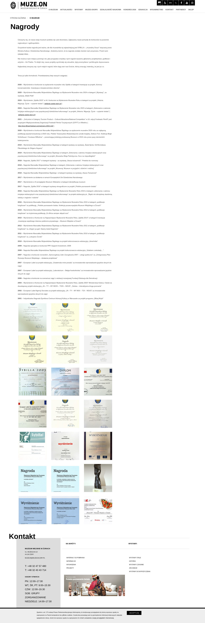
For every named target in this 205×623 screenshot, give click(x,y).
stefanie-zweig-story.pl (52, 104)
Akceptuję (134, 613)
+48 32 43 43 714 (37, 570)
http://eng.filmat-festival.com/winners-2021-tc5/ (35, 126)
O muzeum (35, 18)
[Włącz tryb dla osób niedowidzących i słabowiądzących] (165, 2)
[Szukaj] (176, 2)
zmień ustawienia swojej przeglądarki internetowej (97, 618)
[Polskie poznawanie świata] (94, 585)
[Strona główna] (28, 5)
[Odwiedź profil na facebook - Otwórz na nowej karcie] (181, 2)
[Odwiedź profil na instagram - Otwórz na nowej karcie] (192, 2)
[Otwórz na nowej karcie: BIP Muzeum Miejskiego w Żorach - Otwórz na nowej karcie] (159, 2)
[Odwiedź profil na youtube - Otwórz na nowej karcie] (186, 2)
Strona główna (18, 18)
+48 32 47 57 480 (37, 566)
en (170, 3)
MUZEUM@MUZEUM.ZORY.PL (35, 558)
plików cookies (67, 615)
